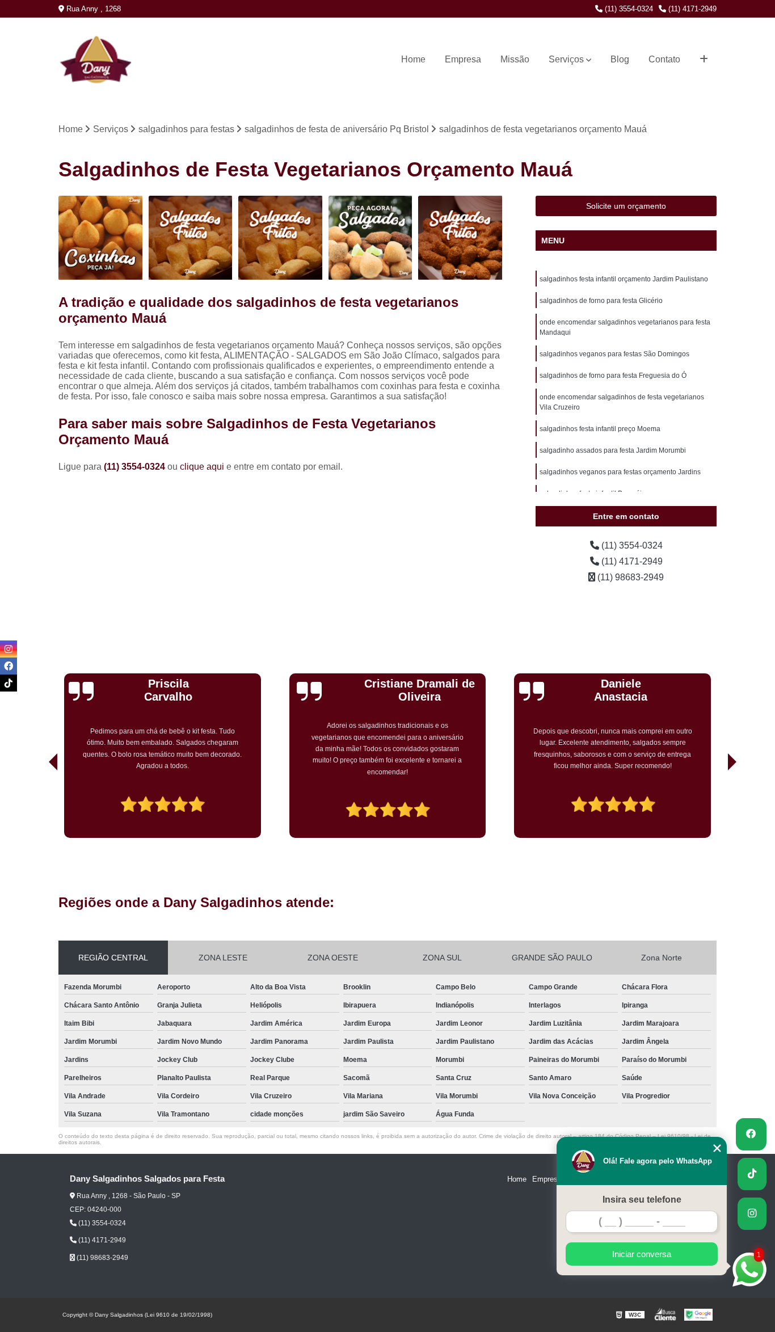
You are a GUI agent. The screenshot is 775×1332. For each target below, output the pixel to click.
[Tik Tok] (8, 683)
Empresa (463, 59)
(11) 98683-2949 (629, 577)
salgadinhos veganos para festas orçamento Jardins (620, 472)
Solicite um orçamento (626, 205)
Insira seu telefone (642, 1199)
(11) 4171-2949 (691, 9)
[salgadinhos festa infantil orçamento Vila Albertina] (460, 238)
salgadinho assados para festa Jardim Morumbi (613, 450)
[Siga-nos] (752, 1214)
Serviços (566, 59)
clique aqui (202, 466)
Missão (514, 59)
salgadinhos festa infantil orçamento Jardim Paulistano (624, 279)
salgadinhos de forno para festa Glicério (601, 301)
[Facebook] (8, 666)
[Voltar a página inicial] (81, 59)
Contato (664, 59)
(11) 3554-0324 (628, 9)
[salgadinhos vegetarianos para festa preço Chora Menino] (280, 238)
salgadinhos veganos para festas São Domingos (614, 354)
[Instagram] (8, 648)
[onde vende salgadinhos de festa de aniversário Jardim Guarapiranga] (191, 238)
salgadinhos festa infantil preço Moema (600, 429)
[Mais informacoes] (704, 59)
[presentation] (37, 805)
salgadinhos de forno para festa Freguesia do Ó (613, 376)
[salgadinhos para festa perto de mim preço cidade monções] (100, 238)
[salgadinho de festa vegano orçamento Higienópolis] (370, 238)
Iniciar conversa (641, 1254)
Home (413, 59)
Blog (619, 59)
